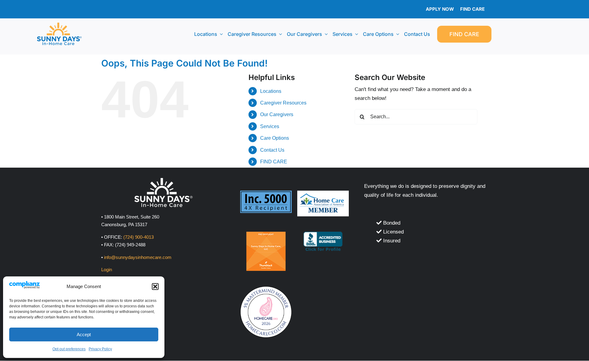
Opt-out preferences (69, 349)
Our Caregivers (276, 114)
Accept (84, 334)
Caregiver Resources (283, 102)
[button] (155, 286)
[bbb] (323, 234)
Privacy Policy (100, 349)
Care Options (274, 138)
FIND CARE (273, 161)
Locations (270, 91)
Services (269, 126)
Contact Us (272, 150)
